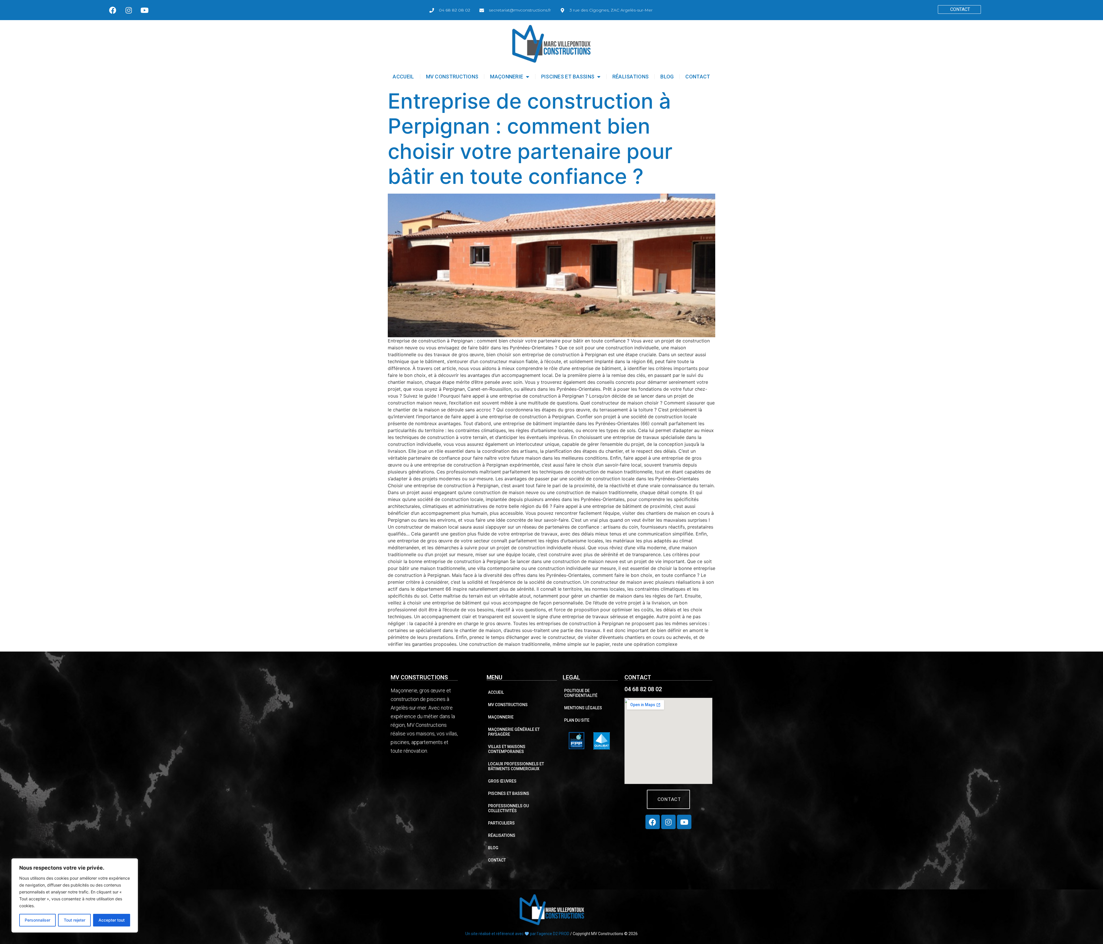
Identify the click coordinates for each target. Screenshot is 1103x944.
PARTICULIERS (501, 823)
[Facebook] (113, 10)
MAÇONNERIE (506, 77)
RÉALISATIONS (630, 77)
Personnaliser (37, 920)
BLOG (667, 77)
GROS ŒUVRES (502, 781)
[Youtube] (144, 10)
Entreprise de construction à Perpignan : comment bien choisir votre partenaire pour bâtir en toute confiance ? (530, 138)
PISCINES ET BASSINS (568, 77)
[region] (74, 895)
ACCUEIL (403, 77)
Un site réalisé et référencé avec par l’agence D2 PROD (517, 933)
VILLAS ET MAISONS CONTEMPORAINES (506, 749)
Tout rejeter (74, 920)
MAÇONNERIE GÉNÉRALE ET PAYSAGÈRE (514, 732)
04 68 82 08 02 (643, 689)
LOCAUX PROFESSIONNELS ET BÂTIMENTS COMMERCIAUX (516, 766)
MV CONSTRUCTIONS (452, 77)
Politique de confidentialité (580, 693)
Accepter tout (112, 920)
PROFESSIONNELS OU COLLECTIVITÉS (508, 808)
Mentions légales (583, 708)
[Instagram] (129, 10)
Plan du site (576, 720)
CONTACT (697, 77)
